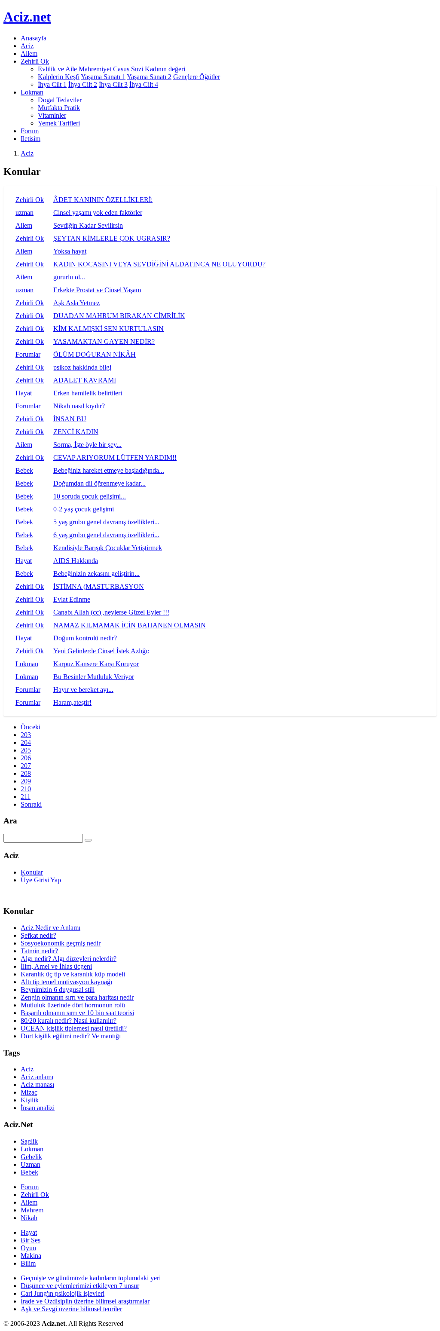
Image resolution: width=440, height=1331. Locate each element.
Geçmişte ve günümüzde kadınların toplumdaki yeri (91, 1278)
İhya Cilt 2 (82, 84)
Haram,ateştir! (72, 702)
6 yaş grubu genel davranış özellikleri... (106, 535)
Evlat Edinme (71, 599)
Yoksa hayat (69, 251)
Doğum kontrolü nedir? (85, 638)
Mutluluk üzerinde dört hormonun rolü (73, 1005)
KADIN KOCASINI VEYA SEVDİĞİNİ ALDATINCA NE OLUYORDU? (159, 264)
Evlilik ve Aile (57, 69)
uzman (24, 212)
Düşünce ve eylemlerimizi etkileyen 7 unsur (80, 1285)
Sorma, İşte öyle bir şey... (87, 444)
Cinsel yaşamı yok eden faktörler (97, 212)
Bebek (24, 470)
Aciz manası (37, 1084)
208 (26, 773)
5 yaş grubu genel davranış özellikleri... (106, 522)
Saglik (29, 1141)
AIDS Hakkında (75, 560)
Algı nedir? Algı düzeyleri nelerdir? (68, 958)
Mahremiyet (95, 69)
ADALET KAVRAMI (84, 380)
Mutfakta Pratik (59, 107)
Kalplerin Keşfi (58, 76)
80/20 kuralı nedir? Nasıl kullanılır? (68, 1020)
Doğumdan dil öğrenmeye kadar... (99, 483)
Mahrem (32, 1210)
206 (26, 758)
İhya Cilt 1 (52, 84)
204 (26, 742)
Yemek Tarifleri (59, 123)
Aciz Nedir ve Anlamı (50, 927)
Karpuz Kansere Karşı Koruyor (96, 663)
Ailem (29, 53)
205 (26, 750)
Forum (30, 131)
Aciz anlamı (37, 1076)
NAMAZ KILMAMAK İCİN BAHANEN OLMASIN (129, 625)
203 (26, 734)
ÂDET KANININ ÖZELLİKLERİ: (103, 199)
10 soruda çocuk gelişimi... (89, 496)
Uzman (30, 1164)
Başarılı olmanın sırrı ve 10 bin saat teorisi (77, 1012)
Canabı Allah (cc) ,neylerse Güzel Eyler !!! (111, 612)
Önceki (30, 727)
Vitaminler (52, 115)
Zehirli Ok (29, 199)
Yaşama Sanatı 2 (149, 76)
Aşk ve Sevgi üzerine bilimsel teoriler (71, 1309)
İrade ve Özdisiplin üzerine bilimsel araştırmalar (85, 1301)
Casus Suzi (128, 69)
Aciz (27, 45)
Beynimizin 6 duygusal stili (58, 989)
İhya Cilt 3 (113, 84)
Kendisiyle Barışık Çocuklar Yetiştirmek (107, 547)
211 (26, 796)
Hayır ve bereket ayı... (83, 689)
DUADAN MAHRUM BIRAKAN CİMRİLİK (119, 315)
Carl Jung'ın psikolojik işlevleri (62, 1293)
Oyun (28, 1247)
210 (26, 788)
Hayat (23, 393)
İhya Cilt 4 (143, 84)
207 (26, 765)
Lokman (26, 663)
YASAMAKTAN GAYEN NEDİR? (104, 341)
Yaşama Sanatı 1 (103, 76)
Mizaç (29, 1092)
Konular (32, 872)
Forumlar (27, 354)
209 (26, 781)
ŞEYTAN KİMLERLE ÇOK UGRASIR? (111, 238)
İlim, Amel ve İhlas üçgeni (56, 966)
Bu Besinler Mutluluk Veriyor (93, 676)
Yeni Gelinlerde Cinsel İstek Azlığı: (101, 651)
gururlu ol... (69, 277)
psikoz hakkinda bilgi (82, 367)
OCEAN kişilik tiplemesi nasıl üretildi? (74, 1028)
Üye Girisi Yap (41, 880)
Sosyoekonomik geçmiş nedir (61, 943)
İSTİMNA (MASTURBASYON (98, 586)
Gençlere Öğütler (196, 76)
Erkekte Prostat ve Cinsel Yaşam (97, 290)
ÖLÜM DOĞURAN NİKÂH (94, 354)
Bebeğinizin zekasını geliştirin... (96, 573)
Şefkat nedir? (38, 935)
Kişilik (30, 1100)
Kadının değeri (165, 69)
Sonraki (31, 804)
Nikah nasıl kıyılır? (79, 406)
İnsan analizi (38, 1107)
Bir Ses (30, 1240)
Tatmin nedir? (39, 951)
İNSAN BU (69, 418)
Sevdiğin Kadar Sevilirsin (88, 225)
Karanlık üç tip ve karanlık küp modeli (73, 974)
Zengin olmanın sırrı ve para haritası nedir (77, 997)
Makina (31, 1255)
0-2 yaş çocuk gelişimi (83, 509)
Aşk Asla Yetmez (76, 302)
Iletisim (30, 138)
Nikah (29, 1217)
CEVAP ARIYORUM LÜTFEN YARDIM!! (115, 457)
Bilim (28, 1263)
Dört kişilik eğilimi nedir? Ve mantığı (71, 1036)
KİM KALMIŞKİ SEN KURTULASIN (108, 328)
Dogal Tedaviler (60, 100)
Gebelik (31, 1156)
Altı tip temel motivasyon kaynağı (66, 981)
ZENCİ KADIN (75, 431)
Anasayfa (33, 38)
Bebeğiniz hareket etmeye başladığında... (108, 470)
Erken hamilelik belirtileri (87, 393)
